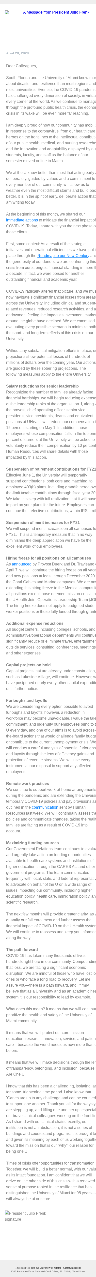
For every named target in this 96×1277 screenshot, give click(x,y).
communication (45, 807)
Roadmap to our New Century (63, 256)
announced (22, 564)
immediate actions (22, 220)
